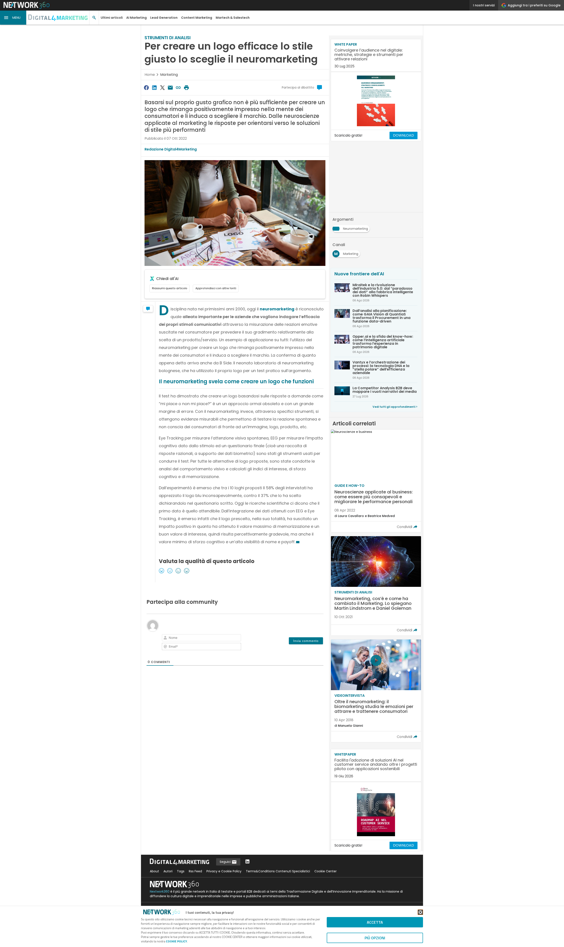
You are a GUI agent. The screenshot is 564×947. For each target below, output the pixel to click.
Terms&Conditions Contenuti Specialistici (278, 871)
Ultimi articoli (112, 17)
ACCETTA (375, 922)
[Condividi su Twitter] (162, 87)
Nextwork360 (159, 891)
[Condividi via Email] (170, 87)
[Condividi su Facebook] (146, 87)
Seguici (226, 862)
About (154, 871)
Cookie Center (325, 871)
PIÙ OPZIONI (375, 938)
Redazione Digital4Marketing (171, 149)
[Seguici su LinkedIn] (247, 862)
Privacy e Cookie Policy (223, 871)
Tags (180, 871)
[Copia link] (178, 87)
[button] (13, 18)
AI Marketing (136, 17)
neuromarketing (277, 309)
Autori (168, 871)
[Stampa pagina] (186, 87)
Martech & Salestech (233, 17)
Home (150, 74)
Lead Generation (164, 17)
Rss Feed (195, 871)
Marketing (169, 74)
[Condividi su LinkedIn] (154, 87)
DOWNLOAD (403, 135)
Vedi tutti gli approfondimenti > (395, 407)
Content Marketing (196, 17)
